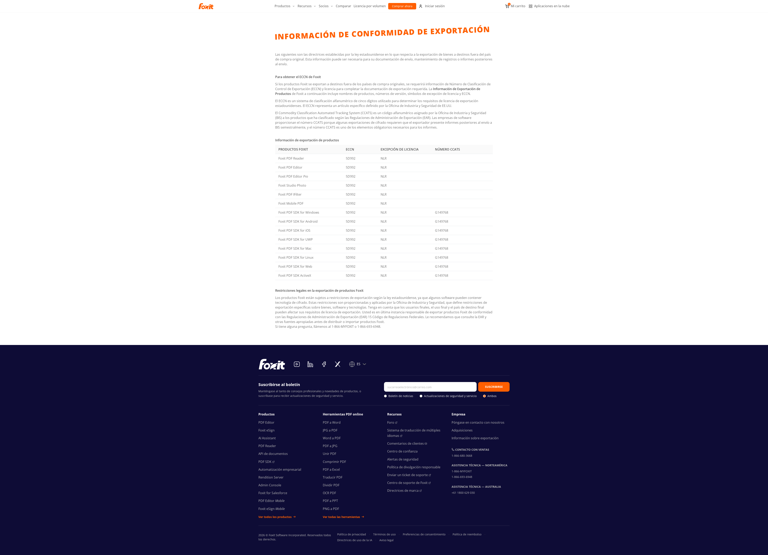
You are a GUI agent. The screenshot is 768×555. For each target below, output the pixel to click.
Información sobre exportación (475, 438)
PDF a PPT (330, 501)
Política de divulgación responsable (413, 467)
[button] (285, 6)
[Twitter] (337, 364)
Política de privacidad (351, 534)
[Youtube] (297, 364)
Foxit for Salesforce (272, 493)
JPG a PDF (330, 430)
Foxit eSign (266, 430)
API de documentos (273, 453)
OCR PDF (329, 493)
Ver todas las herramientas (341, 517)
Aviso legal (386, 540)
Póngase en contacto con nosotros (478, 422)
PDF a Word (332, 422)
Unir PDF (329, 453)
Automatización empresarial (279, 469)
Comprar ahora (402, 6)
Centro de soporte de (407, 483)
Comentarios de (405, 443)
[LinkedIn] (310, 364)
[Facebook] (324, 364)
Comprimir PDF (334, 461)
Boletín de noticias (400, 396)
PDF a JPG (330, 446)
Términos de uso (384, 534)
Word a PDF (332, 438)
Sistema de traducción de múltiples (413, 433)
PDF (264, 461)
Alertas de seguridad (402, 459)
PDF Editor (266, 422)
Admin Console (269, 485)
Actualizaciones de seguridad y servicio (450, 396)
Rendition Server (271, 477)
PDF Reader (267, 446)
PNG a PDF (331, 509)
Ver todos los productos (275, 517)
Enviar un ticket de (407, 475)
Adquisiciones (462, 430)
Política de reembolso (467, 534)
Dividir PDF (331, 485)
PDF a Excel (331, 469)
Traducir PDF (332, 477)
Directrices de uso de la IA (354, 540)
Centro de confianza (402, 451)
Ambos (492, 396)
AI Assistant (267, 438)
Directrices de (403, 490)
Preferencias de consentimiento (424, 534)
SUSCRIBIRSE (494, 387)
